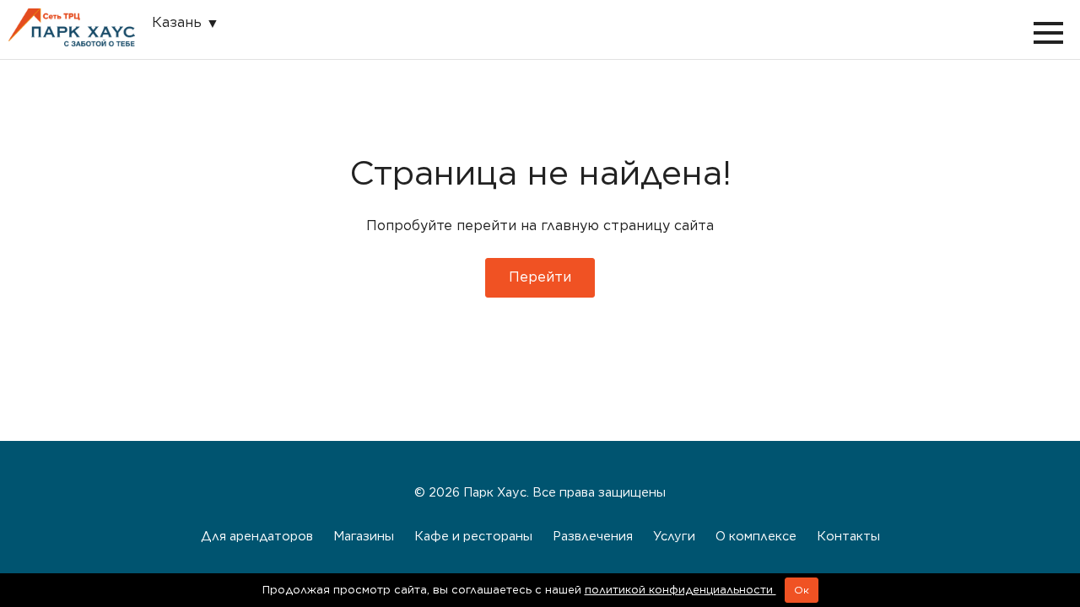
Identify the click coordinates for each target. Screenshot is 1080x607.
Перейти (540, 277)
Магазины (363, 536)
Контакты (848, 536)
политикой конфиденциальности (680, 589)
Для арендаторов (257, 536)
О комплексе (756, 536)
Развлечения (593, 536)
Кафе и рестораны (473, 536)
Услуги (674, 536)
